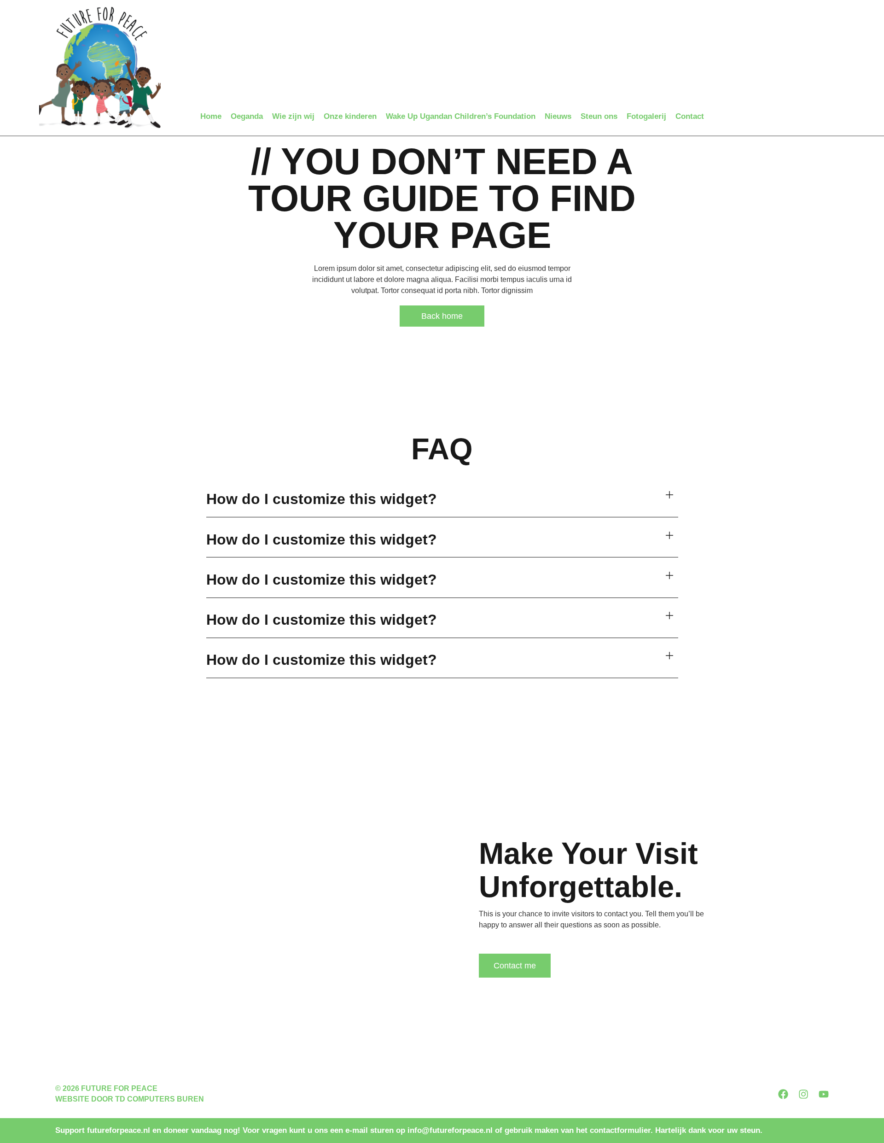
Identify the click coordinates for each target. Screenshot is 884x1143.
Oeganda (247, 116)
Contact (689, 116)
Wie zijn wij (293, 116)
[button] (442, 499)
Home (210, 116)
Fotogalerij (646, 116)
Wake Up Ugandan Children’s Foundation (460, 116)
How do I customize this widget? (321, 499)
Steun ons (599, 116)
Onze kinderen (350, 116)
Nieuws (558, 116)
